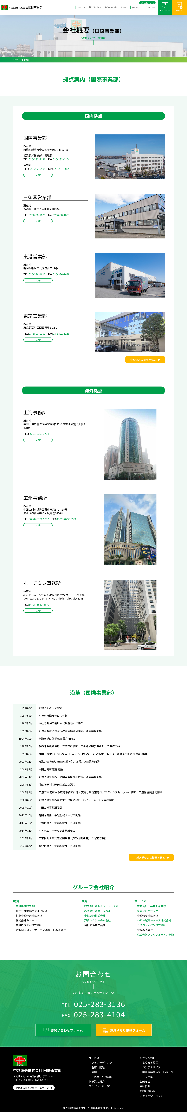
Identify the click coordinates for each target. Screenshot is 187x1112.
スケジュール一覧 (99, 1086)
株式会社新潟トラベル (97, 911)
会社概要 (136, 7)
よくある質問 (150, 1062)
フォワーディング (101, 1062)
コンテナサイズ (151, 1067)
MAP (38, 175)
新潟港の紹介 (95, 7)
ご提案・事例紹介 (101, 1077)
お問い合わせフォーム (67, 1030)
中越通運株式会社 (26, 906)
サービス (81, 7)
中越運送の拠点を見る (143, 359)
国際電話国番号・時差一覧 (158, 1072)
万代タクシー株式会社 (97, 920)
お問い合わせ (165, 10)
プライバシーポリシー (153, 1096)
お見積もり (179, 10)
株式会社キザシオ (147, 911)
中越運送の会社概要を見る (149, 857)
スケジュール (150, 7)
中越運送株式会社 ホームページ (33, 1087)
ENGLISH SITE (147, 2)
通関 (94, 1072)
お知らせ (125, 7)
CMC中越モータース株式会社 (154, 920)
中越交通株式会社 (94, 915)
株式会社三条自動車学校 (151, 906)
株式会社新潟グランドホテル (101, 906)
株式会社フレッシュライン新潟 (155, 934)
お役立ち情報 (111, 7)
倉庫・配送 (98, 1067)
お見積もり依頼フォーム (127, 1030)
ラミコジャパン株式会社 (151, 925)
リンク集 (147, 1077)
